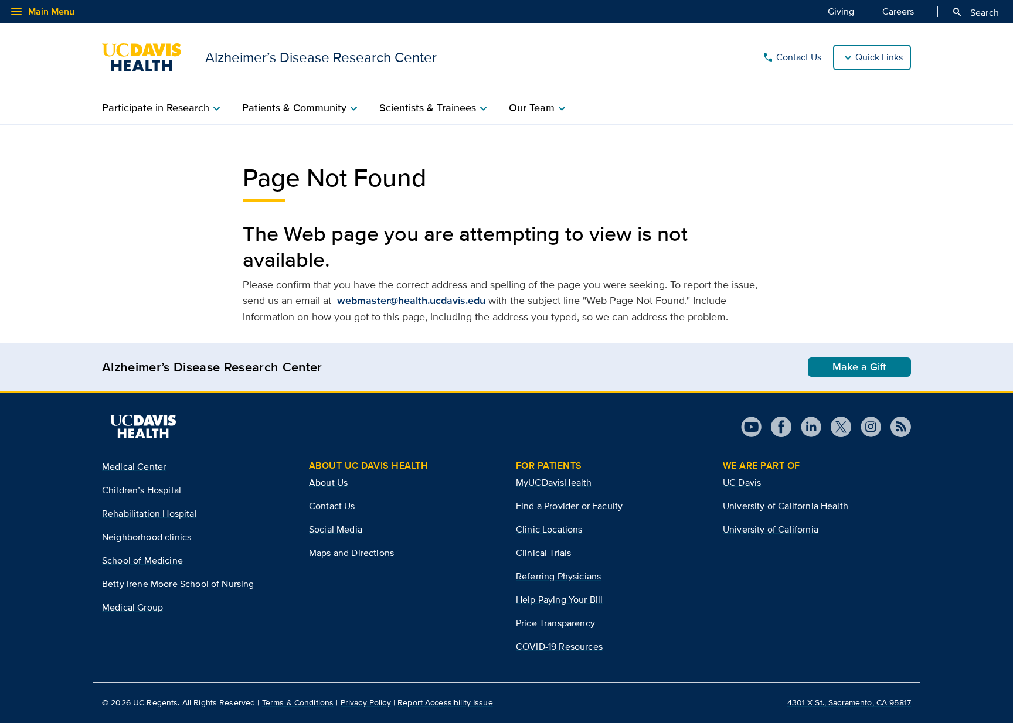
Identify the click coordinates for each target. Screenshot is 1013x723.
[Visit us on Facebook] (776, 427)
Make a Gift (859, 366)
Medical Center (134, 466)
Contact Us (791, 57)
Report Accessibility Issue (445, 702)
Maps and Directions (351, 553)
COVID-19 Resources (559, 646)
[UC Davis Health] (143, 426)
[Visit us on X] (836, 427)
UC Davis (742, 482)
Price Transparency (555, 623)
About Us (328, 482)
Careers (898, 11)
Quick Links (879, 57)
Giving (841, 11)
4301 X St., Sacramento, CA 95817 (849, 702)
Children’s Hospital (141, 490)
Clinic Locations (549, 529)
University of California (770, 529)
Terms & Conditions (298, 702)
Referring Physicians (558, 576)
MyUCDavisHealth (554, 482)
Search (975, 12)
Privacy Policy (366, 702)
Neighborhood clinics (146, 537)
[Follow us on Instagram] (866, 427)
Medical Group (132, 607)
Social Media (335, 529)
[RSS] (896, 427)
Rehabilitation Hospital (149, 513)
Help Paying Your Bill (559, 599)
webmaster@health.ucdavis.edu (411, 300)
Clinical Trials (543, 553)
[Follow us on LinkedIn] (806, 427)
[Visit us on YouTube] (751, 427)
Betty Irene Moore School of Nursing (178, 584)
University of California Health (785, 506)
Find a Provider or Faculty (569, 506)
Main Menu (41, 12)
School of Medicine (142, 560)
